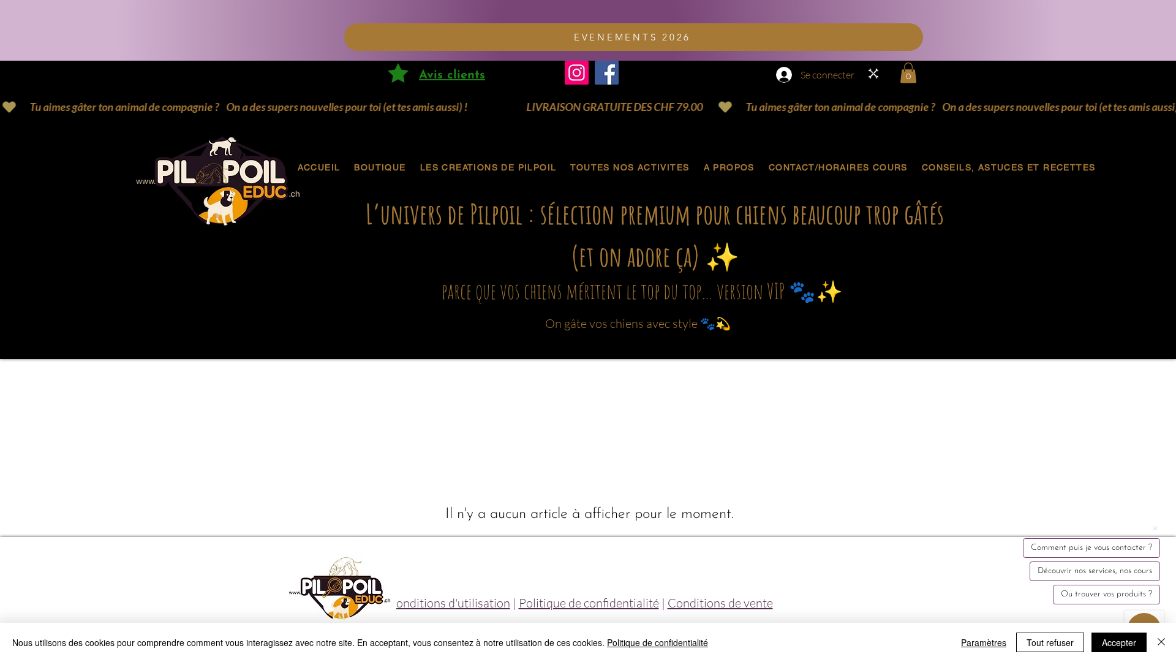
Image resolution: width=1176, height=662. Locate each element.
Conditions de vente (720, 603)
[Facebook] (607, 73)
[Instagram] (577, 73)
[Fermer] (1161, 642)
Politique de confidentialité (589, 603)
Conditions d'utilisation (449, 603)
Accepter (1119, 642)
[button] (908, 73)
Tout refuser (1050, 642)
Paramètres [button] (983, 642)
